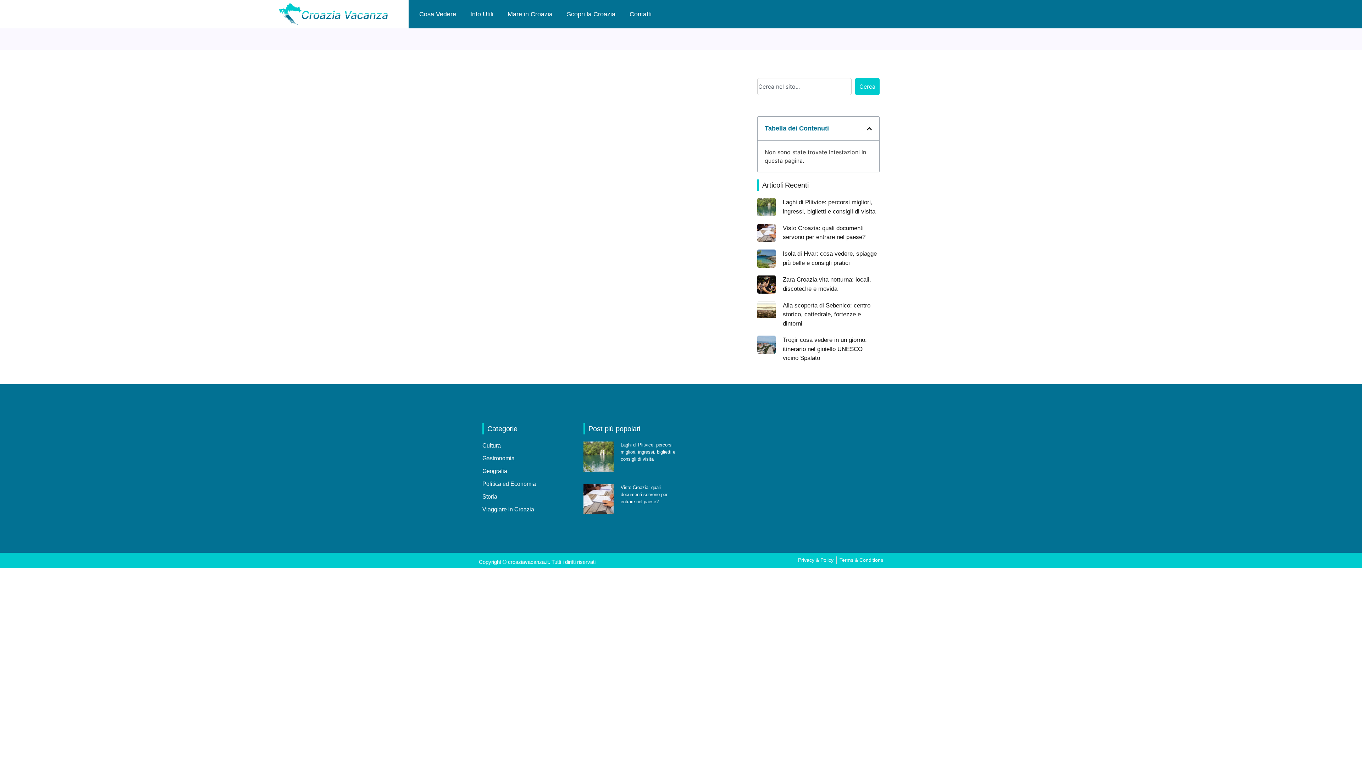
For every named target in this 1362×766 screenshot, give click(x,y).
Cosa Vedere (437, 14)
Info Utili (481, 14)
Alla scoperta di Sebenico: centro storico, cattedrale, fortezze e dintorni (826, 314)
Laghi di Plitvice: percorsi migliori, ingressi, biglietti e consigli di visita (648, 452)
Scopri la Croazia (591, 14)
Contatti (641, 14)
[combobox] (804, 86)
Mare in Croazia (530, 14)
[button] (869, 129)
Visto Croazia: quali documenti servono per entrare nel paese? (644, 494)
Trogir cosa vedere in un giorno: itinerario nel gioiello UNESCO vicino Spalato (825, 349)
